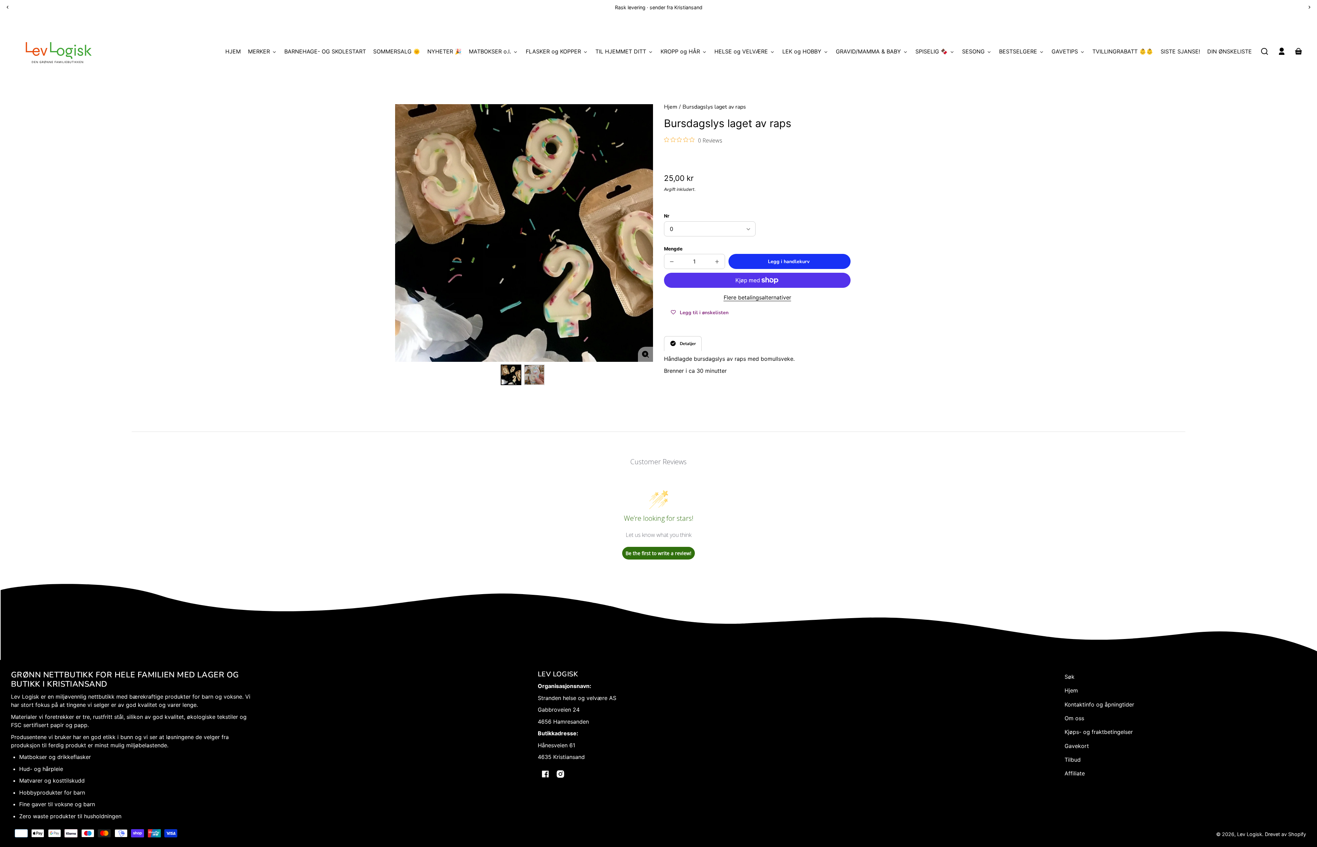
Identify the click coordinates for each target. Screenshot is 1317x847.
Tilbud (1073, 759)
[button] (1264, 51)
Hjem (670, 107)
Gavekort (1077, 745)
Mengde (673, 248)
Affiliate (1075, 773)
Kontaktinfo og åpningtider (1099, 704)
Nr (666, 216)
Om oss (1074, 718)
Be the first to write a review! (658, 553)
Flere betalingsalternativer (757, 297)
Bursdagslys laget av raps (714, 107)
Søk (1070, 676)
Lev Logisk (1249, 834)
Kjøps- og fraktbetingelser (1099, 731)
